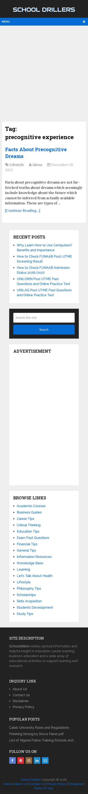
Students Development (35, 607)
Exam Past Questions (33, 538)
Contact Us (21, 695)
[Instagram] (29, 760)
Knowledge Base (30, 563)
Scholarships (26, 595)
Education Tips (28, 531)
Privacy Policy (23, 707)
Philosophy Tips (29, 588)
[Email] (45, 760)
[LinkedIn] (37, 760)
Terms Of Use (43, 788)
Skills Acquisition (29, 601)
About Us (20, 689)
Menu (6, 21)
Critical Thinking (29, 525)
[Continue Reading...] (22, 210)
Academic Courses (31, 506)
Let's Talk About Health (35, 576)
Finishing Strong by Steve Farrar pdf (37, 734)
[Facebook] (12, 760)
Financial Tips (27, 544)
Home (8, 784)
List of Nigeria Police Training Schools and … (42, 740)
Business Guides (29, 512)
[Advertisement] (44, 73)
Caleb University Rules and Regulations (39, 728)
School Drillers (44, 9)
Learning (23, 569)
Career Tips (25, 519)
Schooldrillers (19, 646)
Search (44, 329)
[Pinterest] (20, 760)
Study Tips (25, 614)
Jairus (37, 164)
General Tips (26, 550)
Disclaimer (21, 701)
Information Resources (34, 557)
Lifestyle (17, 164)
